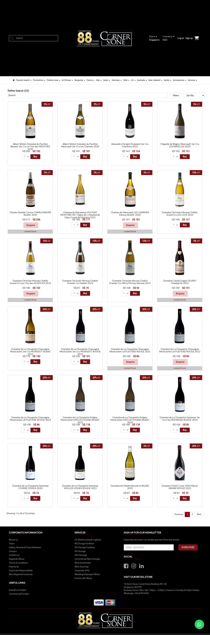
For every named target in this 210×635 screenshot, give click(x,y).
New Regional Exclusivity (21, 574)
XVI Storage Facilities (85, 547)
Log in (181, 37)
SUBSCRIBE (188, 547)
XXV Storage (81, 555)
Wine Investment (83, 563)
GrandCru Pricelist (17, 590)
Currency (167, 36)
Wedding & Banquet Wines (87, 574)
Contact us (14, 555)
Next (199, 514)
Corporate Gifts (82, 570)
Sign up (189, 37)
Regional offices (16, 559)
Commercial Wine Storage (87, 559)
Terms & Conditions (18, 563)
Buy (35, 156)
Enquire (31, 225)
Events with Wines (83, 578)
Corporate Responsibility (21, 570)
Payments (14, 566)
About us (13, 539)
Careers (13, 551)
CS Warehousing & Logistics (88, 539)
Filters (176, 95)
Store (152, 36)
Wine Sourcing (81, 566)
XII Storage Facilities (84, 543)
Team (12, 543)
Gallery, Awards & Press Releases (25, 547)
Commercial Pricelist (19, 594)
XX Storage (80, 551)
